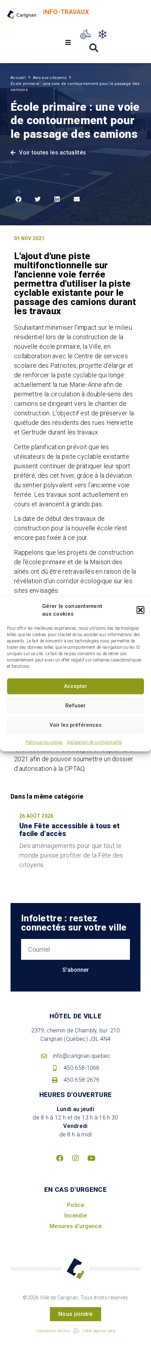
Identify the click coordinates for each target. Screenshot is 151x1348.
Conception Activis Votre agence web (75, 1331)
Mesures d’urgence (75, 1226)
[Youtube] (91, 1158)
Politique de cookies (44, 742)
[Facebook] (60, 1158)
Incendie (75, 1215)
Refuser (75, 705)
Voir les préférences (75, 725)
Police (75, 1205)
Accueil (18, 77)
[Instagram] (75, 1158)
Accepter (75, 686)
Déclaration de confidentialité (94, 742)
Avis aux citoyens (49, 77)
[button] (140, 610)
